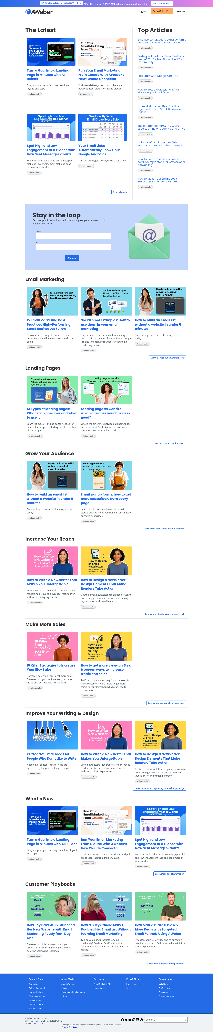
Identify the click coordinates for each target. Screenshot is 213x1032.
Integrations (99, 988)
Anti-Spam (73, 1027)
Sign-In (143, 11)
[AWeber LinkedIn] (137, 1020)
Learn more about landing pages (168, 443)
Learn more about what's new (169, 873)
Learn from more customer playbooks (165, 963)
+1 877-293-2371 (41, 1023)
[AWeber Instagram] (133, 1020)
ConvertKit (163, 992)
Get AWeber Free (162, 11)
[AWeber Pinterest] (141, 1020)
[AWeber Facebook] (122, 1020)
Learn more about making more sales (166, 702)
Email (38, 243)
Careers (64, 988)
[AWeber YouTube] (130, 1020)
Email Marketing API (102, 984)
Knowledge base (36, 992)
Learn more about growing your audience (164, 528)
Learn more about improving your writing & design (159, 788)
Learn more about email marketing (167, 357)
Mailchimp (163, 984)
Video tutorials (35, 1000)
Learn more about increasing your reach (164, 614)
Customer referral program (73, 992)
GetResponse (164, 988)
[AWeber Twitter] (126, 1020)
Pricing (64, 996)
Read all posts (120, 192)
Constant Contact (166, 996)
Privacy (65, 1027)
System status (35, 1008)
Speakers (130, 988)
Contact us (33, 984)
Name (38, 232)
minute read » (34, 94)
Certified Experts (36, 1004)
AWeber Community (37, 988)
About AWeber (67, 984)
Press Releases (132, 984)
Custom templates (37, 996)
